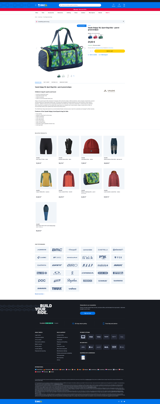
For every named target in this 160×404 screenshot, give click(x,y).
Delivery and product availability (64, 353)
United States (110, 47)
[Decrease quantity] (89, 51)
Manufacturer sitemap (62, 351)
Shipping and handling (62, 341)
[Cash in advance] (122, 336)
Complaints (59, 339)
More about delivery (120, 388)
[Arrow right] (55, 146)
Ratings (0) (55, 82)
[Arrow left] (37, 146)
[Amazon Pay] (114, 336)
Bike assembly (60, 357)
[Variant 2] (95, 36)
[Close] (123, 21)
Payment (59, 344)
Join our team (38, 339)
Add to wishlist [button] (93, 54)
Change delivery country (92, 386)
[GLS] (106, 347)
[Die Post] (99, 347)
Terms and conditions (40, 341)
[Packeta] (122, 347)
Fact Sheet (46, 82)
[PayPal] (106, 336)
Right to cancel (38, 344)
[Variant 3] (100, 36)
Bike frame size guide (62, 348)
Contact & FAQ (60, 335)
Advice (58, 359)
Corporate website (39, 337)
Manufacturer (64, 82)
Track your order (61, 346)
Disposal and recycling (40, 351)
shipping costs (57, 379)
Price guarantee (60, 355)
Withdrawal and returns (62, 337)
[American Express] (99, 336)
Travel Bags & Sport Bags (47, 17)
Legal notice (38, 335)
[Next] (84, 48)
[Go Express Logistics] (114, 347)
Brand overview (39, 294)
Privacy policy (38, 346)
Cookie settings (38, 348)
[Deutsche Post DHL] (83, 347)
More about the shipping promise (117, 390)
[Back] (36, 48)
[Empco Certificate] (83, 357)
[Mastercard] (83, 336)
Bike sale (76, 9)
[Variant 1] (90, 36)
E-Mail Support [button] (104, 54)
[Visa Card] (91, 336)
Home (36, 17)
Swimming (40, 17)
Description (38, 82)
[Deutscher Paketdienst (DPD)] (91, 347)
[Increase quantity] (92, 51)
